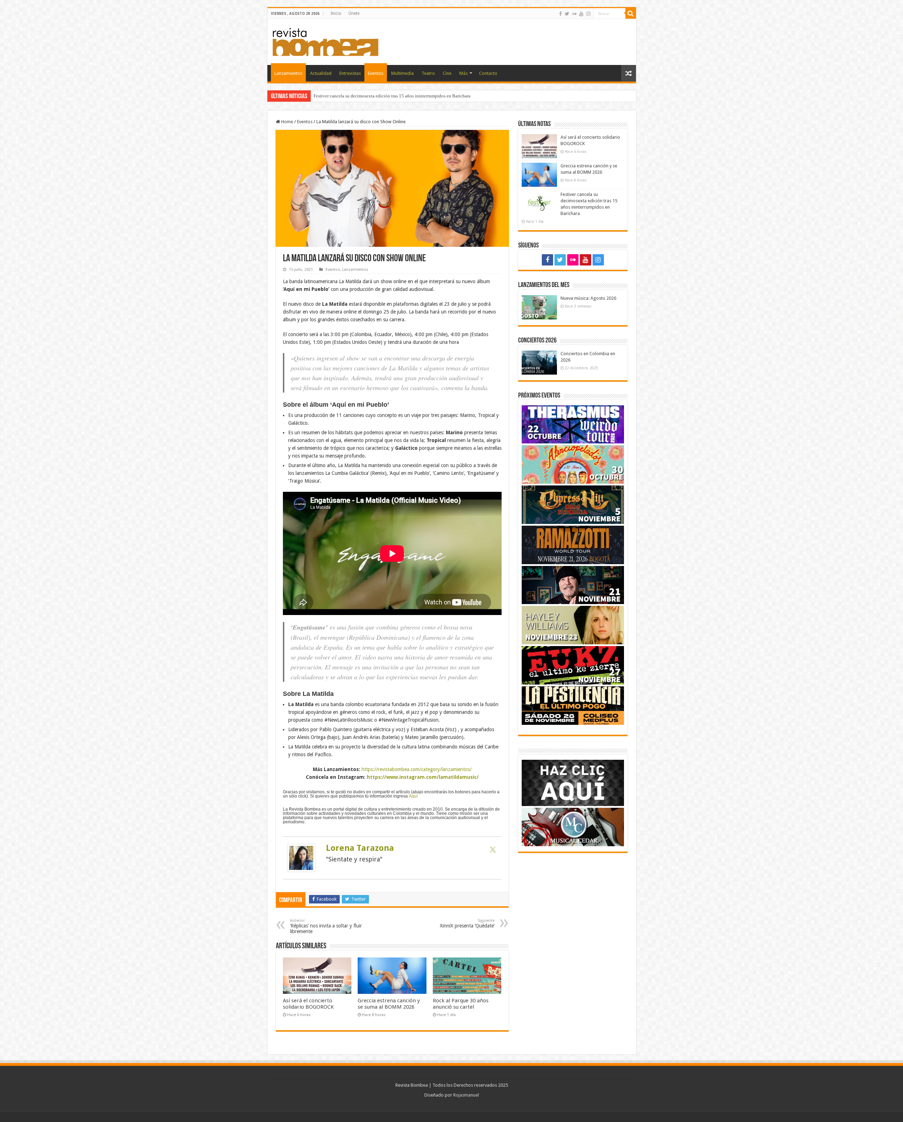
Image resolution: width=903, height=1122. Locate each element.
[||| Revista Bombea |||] (325, 40)
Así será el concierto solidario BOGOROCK (308, 1003)
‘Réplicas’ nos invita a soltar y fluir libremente (326, 926)
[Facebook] (560, 14)
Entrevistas (350, 73)
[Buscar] (630, 13)
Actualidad (321, 73)
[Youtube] (581, 14)
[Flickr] (574, 14)
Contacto (488, 73)
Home (286, 121)
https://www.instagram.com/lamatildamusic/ (423, 777)
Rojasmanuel (466, 1095)
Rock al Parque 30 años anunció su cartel (461, 1003)
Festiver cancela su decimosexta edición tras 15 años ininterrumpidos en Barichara (392, 96)
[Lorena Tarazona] (301, 857)
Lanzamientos (288, 73)
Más (463, 73)
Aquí (413, 796)
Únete (354, 13)
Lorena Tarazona (360, 848)
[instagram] (588, 14)
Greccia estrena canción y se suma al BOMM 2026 (389, 1003)
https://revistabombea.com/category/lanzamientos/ (417, 769)
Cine (447, 73)
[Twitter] (567, 14)
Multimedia (402, 73)
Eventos (375, 73)
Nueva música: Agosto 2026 (588, 298)
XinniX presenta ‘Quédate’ (467, 923)
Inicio (336, 13)
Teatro (428, 73)
